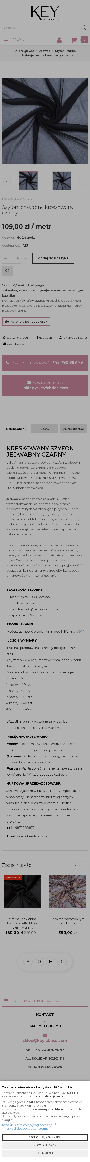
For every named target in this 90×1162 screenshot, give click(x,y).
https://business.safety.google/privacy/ (27, 1125)
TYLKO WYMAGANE (45, 1145)
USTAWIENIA (45, 1153)
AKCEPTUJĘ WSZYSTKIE (45, 1137)
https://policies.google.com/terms (25, 1128)
